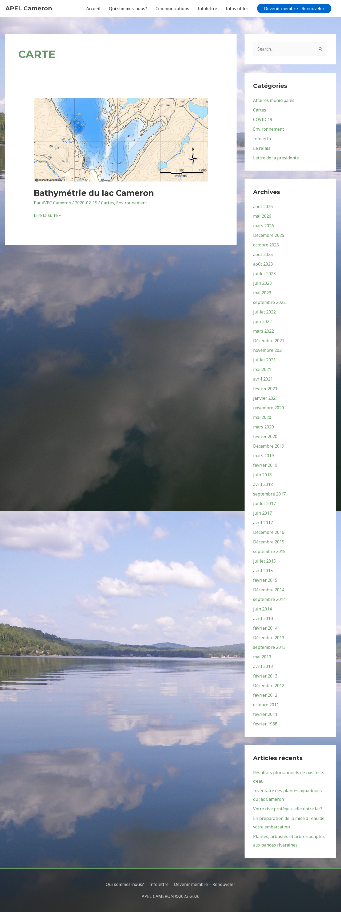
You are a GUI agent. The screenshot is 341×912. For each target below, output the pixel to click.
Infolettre (207, 8)
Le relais (261, 148)
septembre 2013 (269, 647)
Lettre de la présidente (276, 158)
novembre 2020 (268, 408)
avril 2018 (263, 484)
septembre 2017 (269, 494)
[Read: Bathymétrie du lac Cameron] (121, 139)
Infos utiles (237, 8)
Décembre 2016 (268, 532)
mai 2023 (262, 293)
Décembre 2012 (268, 685)
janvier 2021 (265, 398)
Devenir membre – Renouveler (204, 884)
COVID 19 (262, 119)
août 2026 (263, 206)
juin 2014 (262, 609)
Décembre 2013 (268, 638)
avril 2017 (263, 523)
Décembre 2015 (268, 542)
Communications (172, 8)
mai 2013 (262, 657)
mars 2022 (263, 331)
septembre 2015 (269, 551)
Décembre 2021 (268, 341)
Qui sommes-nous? (128, 8)
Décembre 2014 (268, 590)
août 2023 (263, 264)
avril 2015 (263, 570)
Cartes (107, 203)
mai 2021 (262, 369)
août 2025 (263, 254)
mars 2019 (263, 456)
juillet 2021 (264, 360)
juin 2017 (262, 513)
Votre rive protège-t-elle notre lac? (287, 809)
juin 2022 (262, 321)
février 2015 (265, 580)
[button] (294, 8)
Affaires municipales (273, 100)
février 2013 (265, 676)
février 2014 (265, 628)
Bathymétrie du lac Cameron (94, 193)
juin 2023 (262, 283)
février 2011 (265, 714)
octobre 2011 (266, 705)
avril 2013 (263, 666)
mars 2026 (263, 226)
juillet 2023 (264, 274)
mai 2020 (262, 417)
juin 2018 (262, 475)
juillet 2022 (264, 312)
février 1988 (265, 724)
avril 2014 (263, 618)
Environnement (131, 203)
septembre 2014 (269, 599)
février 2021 (265, 388)
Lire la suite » (47, 215)
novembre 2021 (268, 350)
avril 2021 (263, 379)
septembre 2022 (269, 302)
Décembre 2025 (268, 235)
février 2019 (265, 465)
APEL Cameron (28, 8)
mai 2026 (262, 216)
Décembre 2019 (268, 446)
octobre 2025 (266, 245)
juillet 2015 (264, 561)
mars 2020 (263, 427)
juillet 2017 (264, 503)
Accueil (93, 8)
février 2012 (265, 695)
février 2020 (265, 436)
